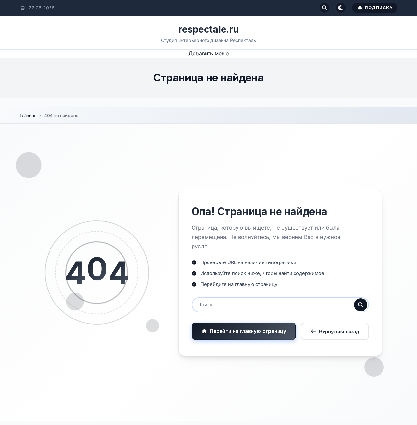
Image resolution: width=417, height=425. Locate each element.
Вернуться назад (339, 331)
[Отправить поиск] (360, 304)
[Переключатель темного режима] (341, 8)
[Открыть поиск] (324, 8)
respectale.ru (209, 29)
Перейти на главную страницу (248, 331)
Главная (28, 115)
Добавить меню (208, 53)
